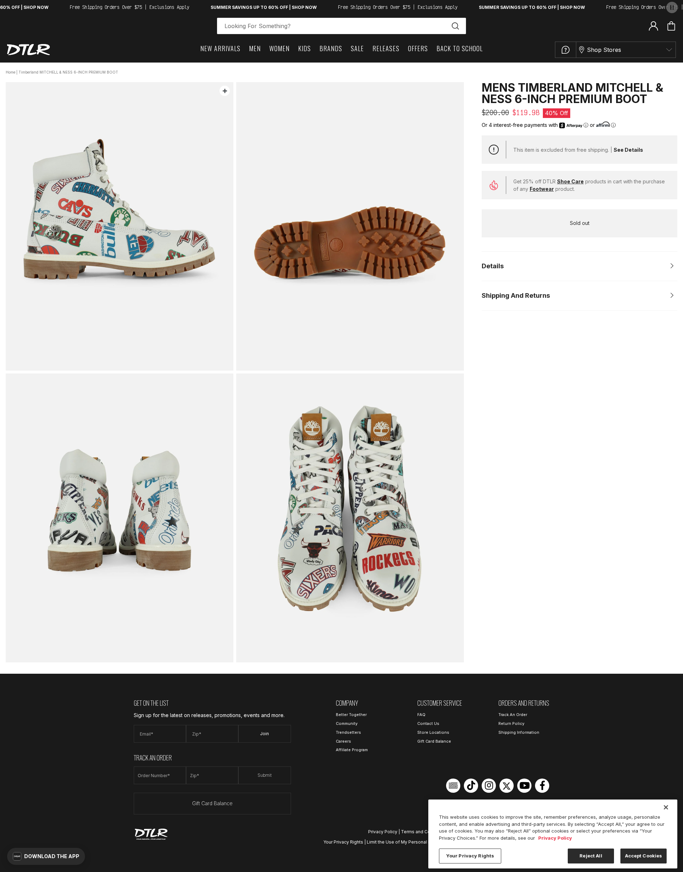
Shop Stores (604, 49)
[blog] (453, 786)
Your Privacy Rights (343, 842)
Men (255, 48)
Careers (343, 741)
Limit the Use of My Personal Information (409, 842)
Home (10, 72)
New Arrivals (220, 48)
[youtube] (524, 786)
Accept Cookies (643, 855)
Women (279, 48)
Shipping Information (518, 732)
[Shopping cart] (671, 26)
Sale (357, 48)
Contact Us (428, 723)
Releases (385, 48)
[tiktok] (471, 786)
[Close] (666, 807)
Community (347, 723)
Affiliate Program (352, 749)
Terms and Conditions (424, 831)
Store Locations (433, 732)
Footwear (542, 189)
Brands (330, 48)
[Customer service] (565, 50)
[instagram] (489, 786)
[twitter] (506, 786)
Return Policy (511, 723)
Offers (418, 48)
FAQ (421, 714)
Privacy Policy (382, 831)
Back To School (459, 48)
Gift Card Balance (212, 803)
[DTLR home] (28, 49)
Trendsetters (348, 732)
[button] (46, 856)
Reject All (590, 855)
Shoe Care (570, 181)
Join (264, 733)
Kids (304, 48)
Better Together (351, 714)
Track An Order (512, 714)
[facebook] (542, 786)
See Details (628, 150)
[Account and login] (653, 25)
